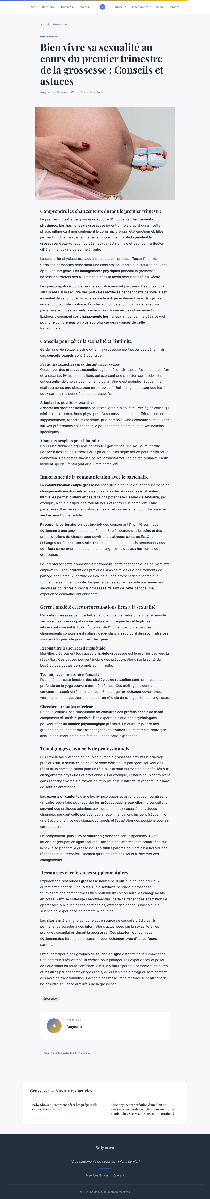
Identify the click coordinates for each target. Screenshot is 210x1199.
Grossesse (67, 7)
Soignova (105, 1147)
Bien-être (48, 7)
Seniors (174, 7)
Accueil (44, 24)
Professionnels (140, 7)
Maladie (85, 7)
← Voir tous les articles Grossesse (65, 1053)
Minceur (120, 7)
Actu (34, 7)
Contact (118, 1175)
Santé (160, 7)
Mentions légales (97, 1175)
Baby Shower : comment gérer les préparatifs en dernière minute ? (64, 1107)
